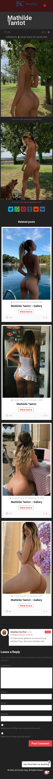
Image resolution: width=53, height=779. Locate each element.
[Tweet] (10, 209)
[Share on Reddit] (36, 209)
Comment (6, 665)
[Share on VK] (42, 209)
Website (4, 714)
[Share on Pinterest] (23, 209)
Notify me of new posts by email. (16, 737)
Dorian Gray (25, 37)
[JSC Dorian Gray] (26, 6)
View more (26, 311)
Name (4, 692)
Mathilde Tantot (26, 404)
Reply (48, 632)
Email (4, 703)
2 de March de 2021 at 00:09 (21, 635)
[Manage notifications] (46, 772)
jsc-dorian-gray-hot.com (31, 119)
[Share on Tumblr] (29, 209)
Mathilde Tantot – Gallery (26, 306)
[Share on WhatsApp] (17, 209)
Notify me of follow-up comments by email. (21, 728)
